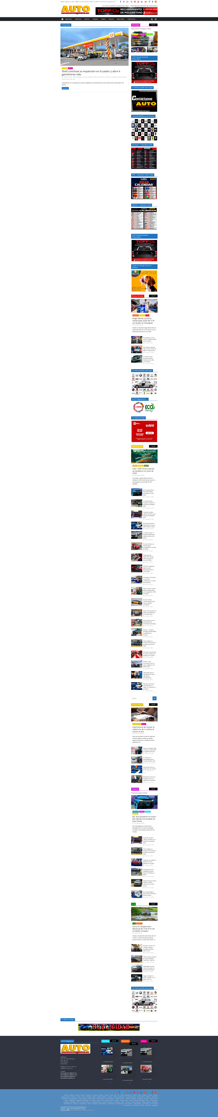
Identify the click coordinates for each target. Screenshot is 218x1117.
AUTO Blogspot (111, 1103)
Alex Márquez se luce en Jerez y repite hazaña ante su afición (149, 339)
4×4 (118, 1095)
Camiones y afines (119, 1098)
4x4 (134, 923)
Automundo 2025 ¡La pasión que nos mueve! (149, 768)
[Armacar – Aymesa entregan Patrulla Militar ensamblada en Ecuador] (136, 629)
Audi (102, 1100)
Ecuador (85, 77)
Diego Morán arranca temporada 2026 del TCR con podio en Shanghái (143, 320)
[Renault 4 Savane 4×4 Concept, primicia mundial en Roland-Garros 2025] (136, 945)
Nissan (94, 1100)
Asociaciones (117, 1102)
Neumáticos (155, 1102)
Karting (122, 1095)
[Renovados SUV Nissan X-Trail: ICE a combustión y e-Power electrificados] (136, 576)
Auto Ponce (155, 1097)
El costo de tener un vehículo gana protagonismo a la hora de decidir (149, 546)
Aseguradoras (136, 724)
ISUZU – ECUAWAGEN (70, 1100)
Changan (117, 1100)
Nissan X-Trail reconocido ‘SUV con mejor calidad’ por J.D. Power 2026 (149, 664)
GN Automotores (83, 1098)
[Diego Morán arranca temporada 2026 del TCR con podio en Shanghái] (144, 300)
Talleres (89, 1103)
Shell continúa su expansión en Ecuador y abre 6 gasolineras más (91, 72)
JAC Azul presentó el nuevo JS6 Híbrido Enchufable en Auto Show (148, 492)
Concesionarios (154, 1100)
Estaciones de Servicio (99, 77)
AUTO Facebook (120, 1103)
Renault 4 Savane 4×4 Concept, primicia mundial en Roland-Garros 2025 (149, 948)
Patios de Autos (141, 1097)
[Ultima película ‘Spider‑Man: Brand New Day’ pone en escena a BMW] (136, 554)
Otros (147, 1100)
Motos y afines (91, 1098)
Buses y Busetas (110, 1098)
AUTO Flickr (148, 1105)
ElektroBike (142, 1100)
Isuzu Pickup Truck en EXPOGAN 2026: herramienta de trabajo (149, 622)
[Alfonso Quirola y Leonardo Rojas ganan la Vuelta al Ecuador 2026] (126, 1067)
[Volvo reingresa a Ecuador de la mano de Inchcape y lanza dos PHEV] (136, 640)
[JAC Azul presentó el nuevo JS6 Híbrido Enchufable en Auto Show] (136, 489)
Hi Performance (68, 1103)
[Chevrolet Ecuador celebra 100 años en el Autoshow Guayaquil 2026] (136, 511)
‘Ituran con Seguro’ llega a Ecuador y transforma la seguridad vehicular (149, 749)
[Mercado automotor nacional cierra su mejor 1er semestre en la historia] (136, 683)
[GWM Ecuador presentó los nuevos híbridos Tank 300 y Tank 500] (136, 956)
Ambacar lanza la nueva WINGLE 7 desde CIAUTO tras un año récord (149, 883)
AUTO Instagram (137, 1103)
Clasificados (65, 1098)
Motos (86, 19)
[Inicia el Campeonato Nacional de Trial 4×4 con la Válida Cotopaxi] (144, 908)
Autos (156, 1098)
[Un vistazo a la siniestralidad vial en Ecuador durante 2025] (136, 757)
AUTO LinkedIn (128, 1103)
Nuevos (111, 19)
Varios (103, 19)
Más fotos (73, 1097)
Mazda (98, 1100)
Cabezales (127, 1098)
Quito (70, 79)
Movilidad (135, 36)
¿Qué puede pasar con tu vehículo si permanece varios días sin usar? (144, 41)
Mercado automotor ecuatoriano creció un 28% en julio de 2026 (149, 525)
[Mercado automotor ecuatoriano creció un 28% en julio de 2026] (136, 522)
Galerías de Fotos (66, 1097)
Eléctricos (135, 811)
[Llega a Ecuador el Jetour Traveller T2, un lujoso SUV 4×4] (136, 975)
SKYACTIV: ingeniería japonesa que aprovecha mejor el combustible (148, 568)
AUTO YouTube (154, 1103)
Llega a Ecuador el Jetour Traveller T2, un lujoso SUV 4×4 (149, 977)
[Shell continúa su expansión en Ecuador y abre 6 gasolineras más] (94, 29)
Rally (112, 1095)
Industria (68, 19)
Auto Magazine (78, 77)
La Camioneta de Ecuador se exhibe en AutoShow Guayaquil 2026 (149, 503)
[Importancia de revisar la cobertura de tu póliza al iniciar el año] (144, 708)
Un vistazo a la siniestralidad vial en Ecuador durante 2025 (149, 759)
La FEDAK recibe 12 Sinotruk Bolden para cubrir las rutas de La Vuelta (149, 535)
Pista (147, 315)
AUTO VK (142, 1105)
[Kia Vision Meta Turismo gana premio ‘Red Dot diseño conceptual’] (136, 599)
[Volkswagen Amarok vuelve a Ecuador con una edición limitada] (136, 965)
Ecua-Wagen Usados (131, 1097)
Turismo (95, 19)
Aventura (155, 1095)
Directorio (120, 19)
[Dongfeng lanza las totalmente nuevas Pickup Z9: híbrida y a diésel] (136, 869)
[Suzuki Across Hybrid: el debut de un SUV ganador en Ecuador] (136, 859)
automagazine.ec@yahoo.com (68, 1074)
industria (119, 77)
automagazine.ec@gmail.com (68, 1073)
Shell (74, 79)
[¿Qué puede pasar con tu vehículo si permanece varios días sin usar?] (146, 1048)
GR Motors (148, 1097)
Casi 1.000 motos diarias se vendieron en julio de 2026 (143, 470)
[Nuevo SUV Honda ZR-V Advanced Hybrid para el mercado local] (136, 610)
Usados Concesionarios (119, 1097)
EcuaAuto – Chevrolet (107, 1102)
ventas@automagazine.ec (67, 1078)
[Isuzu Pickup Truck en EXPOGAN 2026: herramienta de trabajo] (136, 619)
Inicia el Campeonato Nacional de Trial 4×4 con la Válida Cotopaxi (143, 928)
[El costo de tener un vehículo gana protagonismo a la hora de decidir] (136, 543)
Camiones (95, 1095)
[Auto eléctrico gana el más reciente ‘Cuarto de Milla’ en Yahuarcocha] (136, 346)
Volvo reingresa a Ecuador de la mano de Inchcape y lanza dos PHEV (149, 643)
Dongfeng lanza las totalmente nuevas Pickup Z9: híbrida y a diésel (149, 872)
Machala (124, 77)
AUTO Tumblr (135, 1105)
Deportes (78, 19)
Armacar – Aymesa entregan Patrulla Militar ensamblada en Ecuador (149, 632)
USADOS (110, 1097)
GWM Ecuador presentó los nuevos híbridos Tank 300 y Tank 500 (149, 958)
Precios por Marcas (102, 1097)
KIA (90, 1100)
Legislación (155, 1105)
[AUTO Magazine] (62, 19)
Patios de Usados (146, 1102)
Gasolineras (108, 77)
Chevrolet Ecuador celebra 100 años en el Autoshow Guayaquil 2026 (149, 514)
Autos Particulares (73, 1098)
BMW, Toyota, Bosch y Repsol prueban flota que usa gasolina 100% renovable (149, 591)
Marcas (152, 1098)
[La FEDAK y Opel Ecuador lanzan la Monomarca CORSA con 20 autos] (136, 356)
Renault (122, 1100)
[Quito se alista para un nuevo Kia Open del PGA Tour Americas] (126, 1049)
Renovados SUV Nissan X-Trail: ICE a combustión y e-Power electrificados (149, 580)
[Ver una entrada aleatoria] (156, 19)
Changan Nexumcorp (96, 1102)
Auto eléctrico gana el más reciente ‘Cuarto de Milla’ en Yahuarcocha (149, 348)
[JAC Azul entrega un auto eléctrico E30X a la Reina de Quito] (136, 891)
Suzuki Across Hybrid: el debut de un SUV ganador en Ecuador (149, 861)
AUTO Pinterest (127, 1105)
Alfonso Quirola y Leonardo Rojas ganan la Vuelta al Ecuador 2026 (97, 1)
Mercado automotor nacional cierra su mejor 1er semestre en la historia (149, 686)
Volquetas (133, 1098)
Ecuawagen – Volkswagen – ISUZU (72, 1102)
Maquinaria (140, 1098)
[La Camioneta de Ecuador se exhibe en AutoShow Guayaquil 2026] (136, 500)
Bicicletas (144, 1095)
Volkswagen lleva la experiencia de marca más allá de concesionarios (149, 675)
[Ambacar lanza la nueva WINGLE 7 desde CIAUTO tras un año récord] (136, 880)
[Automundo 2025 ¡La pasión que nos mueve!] (136, 766)
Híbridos (148, 811)
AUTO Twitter (145, 1103)
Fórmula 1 (107, 1095)
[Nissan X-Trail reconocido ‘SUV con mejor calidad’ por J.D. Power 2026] (136, 661)
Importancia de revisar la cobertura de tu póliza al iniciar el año (143, 729)
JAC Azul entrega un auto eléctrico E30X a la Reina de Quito (149, 893)
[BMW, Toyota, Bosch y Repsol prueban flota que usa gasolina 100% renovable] (136, 588)
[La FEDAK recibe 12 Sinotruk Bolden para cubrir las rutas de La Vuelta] (136, 532)
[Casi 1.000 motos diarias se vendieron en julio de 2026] (144, 450)
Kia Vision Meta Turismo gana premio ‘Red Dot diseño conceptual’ (149, 602)
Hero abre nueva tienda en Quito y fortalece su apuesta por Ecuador (149, 653)
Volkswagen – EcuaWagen (82, 1100)
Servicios (128, 1102)
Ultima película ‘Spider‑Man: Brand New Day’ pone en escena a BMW (148, 557)
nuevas (67, 79)
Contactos (131, 19)
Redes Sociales (102, 1103)
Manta (63, 79)
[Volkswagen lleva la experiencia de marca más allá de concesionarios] (136, 672)
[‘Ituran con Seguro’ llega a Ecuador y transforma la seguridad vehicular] (136, 747)
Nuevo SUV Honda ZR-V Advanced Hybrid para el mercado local (149, 612)
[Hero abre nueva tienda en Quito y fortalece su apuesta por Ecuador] (136, 651)
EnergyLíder (90, 77)
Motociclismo (128, 1095)
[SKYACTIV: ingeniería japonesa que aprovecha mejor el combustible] (136, 565)
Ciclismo (135, 1095)
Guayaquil (114, 77)
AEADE (134, 465)
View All (153, 24)
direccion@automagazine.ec (68, 1076)
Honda (131, 1100)
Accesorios (75, 1103)
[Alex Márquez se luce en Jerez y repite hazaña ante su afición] (136, 337)
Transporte (89, 1095)
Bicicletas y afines (100, 1098)
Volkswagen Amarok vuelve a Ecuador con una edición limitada (149, 968)
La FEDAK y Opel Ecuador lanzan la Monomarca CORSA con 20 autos (148, 359)
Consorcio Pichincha (136, 1102)
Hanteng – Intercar (109, 1100)
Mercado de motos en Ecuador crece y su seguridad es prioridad (149, 778)
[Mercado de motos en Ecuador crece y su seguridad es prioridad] (136, 776)
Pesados (83, 1095)
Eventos (142, 811)
